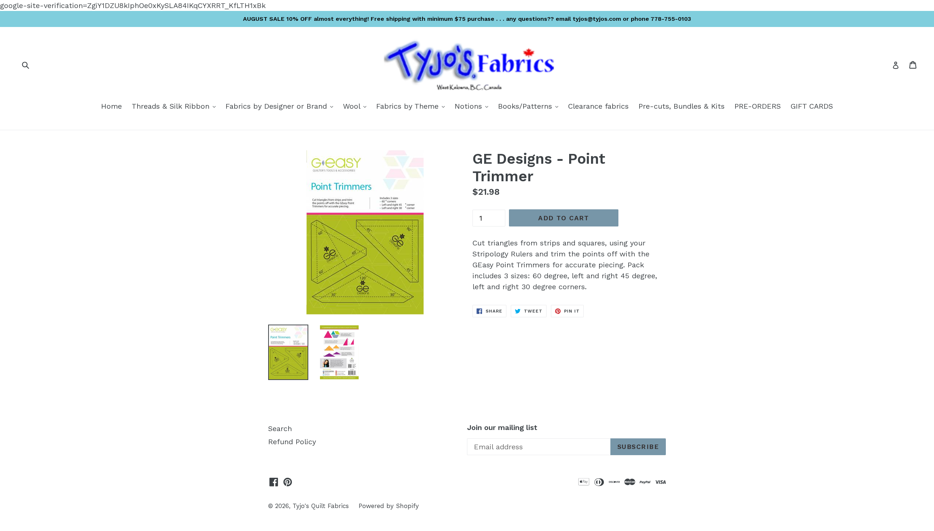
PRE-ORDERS (757, 106)
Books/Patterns (530, 106)
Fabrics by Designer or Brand (281, 106)
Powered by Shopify (389, 505)
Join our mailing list (502, 427)
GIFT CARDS (812, 106)
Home (111, 106)
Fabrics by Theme (412, 106)
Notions (473, 106)
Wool (356, 106)
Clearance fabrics (598, 106)
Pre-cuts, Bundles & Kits (681, 106)
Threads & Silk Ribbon (175, 106)
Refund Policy (292, 441)
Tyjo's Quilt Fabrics (321, 505)
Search (280, 428)
